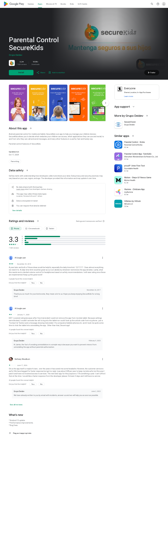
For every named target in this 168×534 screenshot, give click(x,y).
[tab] (31, 4)
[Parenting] (15, 161)
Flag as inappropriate (20, 433)
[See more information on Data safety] (27, 170)
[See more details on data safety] (17, 210)
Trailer (151, 72)
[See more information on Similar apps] (133, 136)
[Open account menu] (164, 4)
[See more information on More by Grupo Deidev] (147, 116)
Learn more (20, 189)
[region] (43, 63)
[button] (18, 103)
